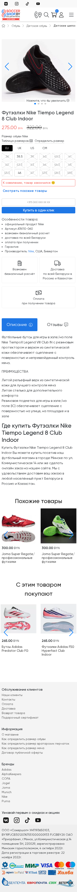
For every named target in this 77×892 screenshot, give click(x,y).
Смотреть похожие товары (25, 191)
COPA (6, 778)
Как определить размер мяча (23, 748)
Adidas (7, 769)
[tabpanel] (38, 410)
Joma (6, 787)
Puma (6, 801)
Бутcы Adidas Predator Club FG (15, 649)
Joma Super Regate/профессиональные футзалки (18, 558)
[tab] (7, 148)
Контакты (8, 699)
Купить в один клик (38, 210)
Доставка (8, 708)
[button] (6, 66)
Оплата (7, 704)
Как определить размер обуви (24, 739)
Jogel (6, 783)
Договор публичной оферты (22, 752)
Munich (7, 792)
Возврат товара (13, 713)
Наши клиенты (12, 695)
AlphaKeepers (11, 774)
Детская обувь (37, 26)
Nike (31, 251)
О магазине (10, 734)
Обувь (16, 26)
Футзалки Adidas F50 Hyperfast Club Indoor (58, 650)
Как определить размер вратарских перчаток (35, 743)
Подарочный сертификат (20, 717)
